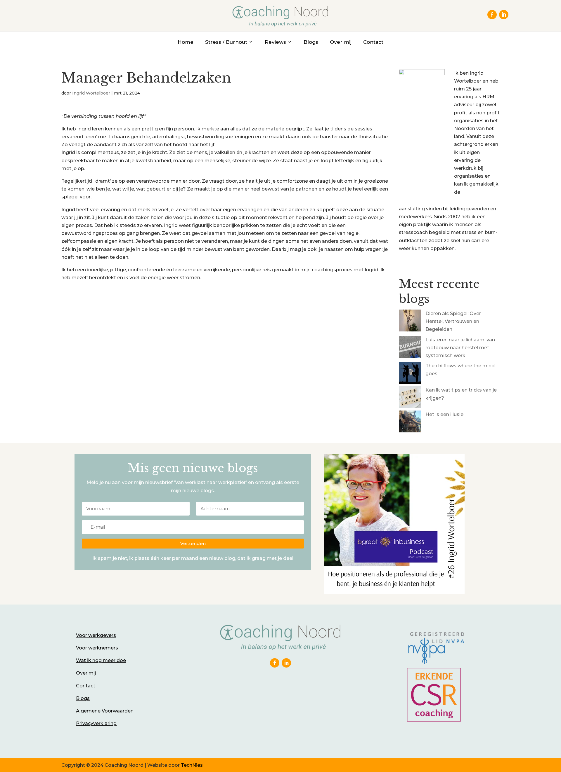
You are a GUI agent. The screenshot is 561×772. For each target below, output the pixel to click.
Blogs (311, 42)
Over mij (341, 42)
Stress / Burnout (226, 42)
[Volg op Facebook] (492, 14)
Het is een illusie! (445, 414)
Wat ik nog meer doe (101, 660)
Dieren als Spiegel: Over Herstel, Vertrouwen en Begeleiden (453, 321)
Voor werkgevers (96, 635)
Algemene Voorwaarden (105, 711)
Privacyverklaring (96, 723)
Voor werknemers (97, 648)
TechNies (192, 765)
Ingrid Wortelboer (91, 93)
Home (185, 42)
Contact (373, 42)
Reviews (275, 42)
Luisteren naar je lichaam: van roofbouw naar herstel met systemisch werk (460, 347)
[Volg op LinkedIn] (503, 14)
